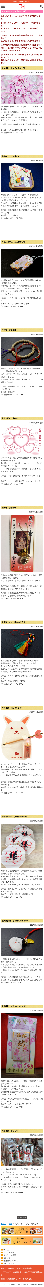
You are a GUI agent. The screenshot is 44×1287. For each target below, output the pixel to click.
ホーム (3, 1224)
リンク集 (7, 1258)
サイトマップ (8, 1263)
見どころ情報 (8, 1252)
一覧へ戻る (22, 1217)
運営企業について (10, 1261)
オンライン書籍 (9, 1255)
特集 (10, 1224)
